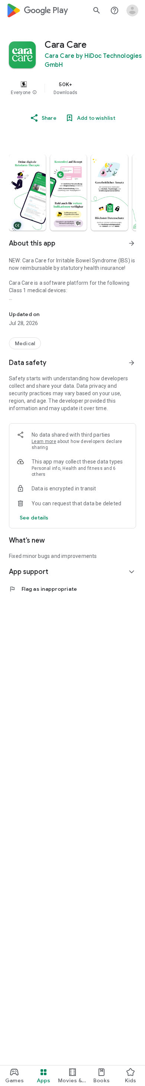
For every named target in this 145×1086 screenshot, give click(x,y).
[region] (72, 88)
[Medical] (25, 343)
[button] (34, 92)
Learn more (44, 441)
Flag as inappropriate (43, 589)
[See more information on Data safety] (132, 363)
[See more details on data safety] (34, 518)
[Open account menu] (132, 10)
